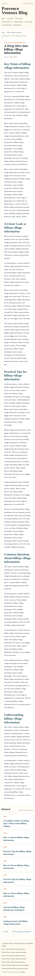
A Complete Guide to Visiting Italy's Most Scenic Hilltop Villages (16, 823)
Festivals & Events (7, 22)
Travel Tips (10, 18)
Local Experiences (7, 25)
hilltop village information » (22, 932)
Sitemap (22, 972)
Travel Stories (19, 18)
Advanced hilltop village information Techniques (15, 965)
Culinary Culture (18, 22)
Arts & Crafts (28, 22)
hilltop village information (14, 32)
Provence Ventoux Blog (14, 10)
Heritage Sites (17, 25)
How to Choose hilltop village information (13, 949)
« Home (5, 932)
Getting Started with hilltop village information (15, 968)
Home (3, 18)
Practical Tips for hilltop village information (14, 952)
